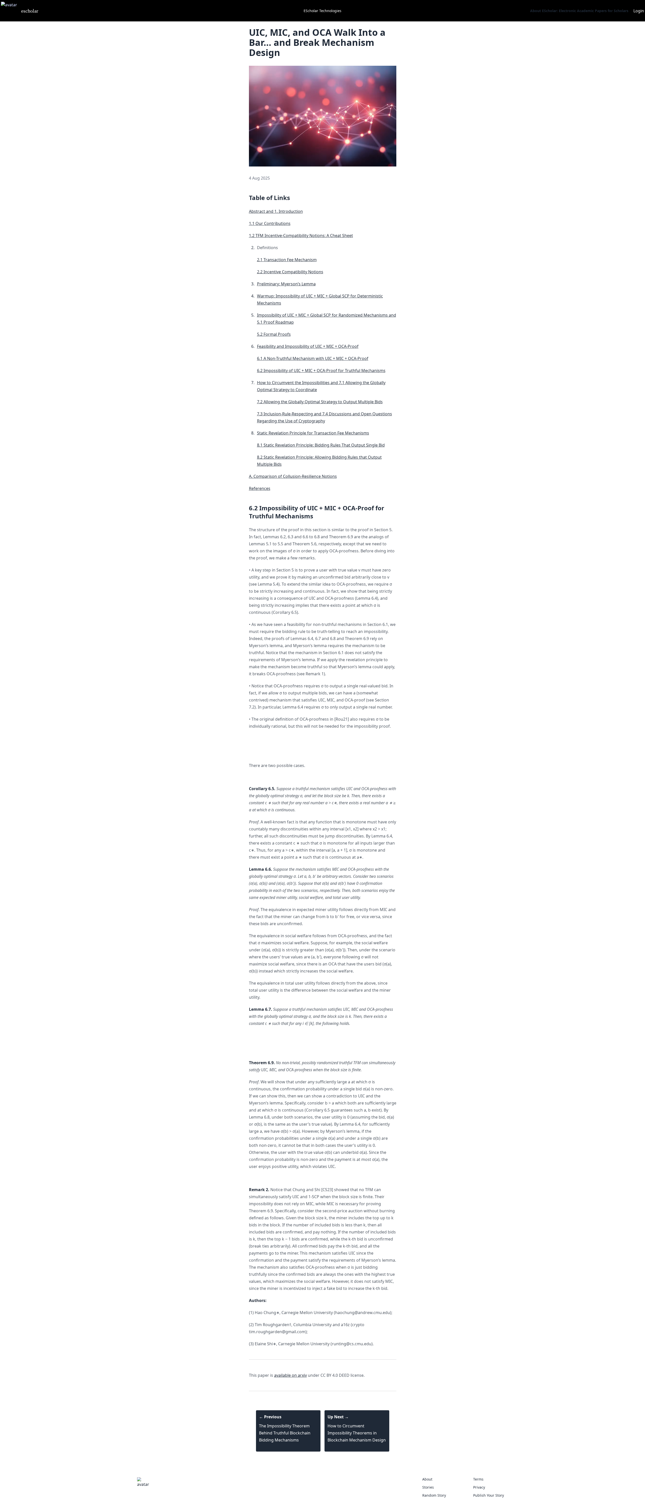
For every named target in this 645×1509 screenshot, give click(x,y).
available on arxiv (290, 1375)
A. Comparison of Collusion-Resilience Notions (293, 476)
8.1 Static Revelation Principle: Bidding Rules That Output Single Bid (321, 445)
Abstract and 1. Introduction (276, 211)
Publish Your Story (488, 1495)
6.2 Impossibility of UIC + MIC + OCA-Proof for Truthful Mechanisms (321, 370)
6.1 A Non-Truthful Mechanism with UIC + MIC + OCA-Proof (312, 358)
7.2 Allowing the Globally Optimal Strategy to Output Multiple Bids (320, 402)
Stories (428, 1487)
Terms (478, 1479)
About (427, 1479)
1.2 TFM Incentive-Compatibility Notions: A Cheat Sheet (301, 235)
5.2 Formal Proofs (274, 334)
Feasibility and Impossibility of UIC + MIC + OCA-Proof (308, 346)
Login (638, 11)
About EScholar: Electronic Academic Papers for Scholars (579, 10)
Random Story (434, 1495)
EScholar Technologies (322, 10)
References (259, 488)
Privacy (479, 1487)
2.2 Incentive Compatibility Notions (290, 272)
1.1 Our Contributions (270, 223)
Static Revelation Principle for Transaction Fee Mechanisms (313, 433)
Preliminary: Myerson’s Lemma (286, 284)
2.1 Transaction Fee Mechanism (287, 259)
